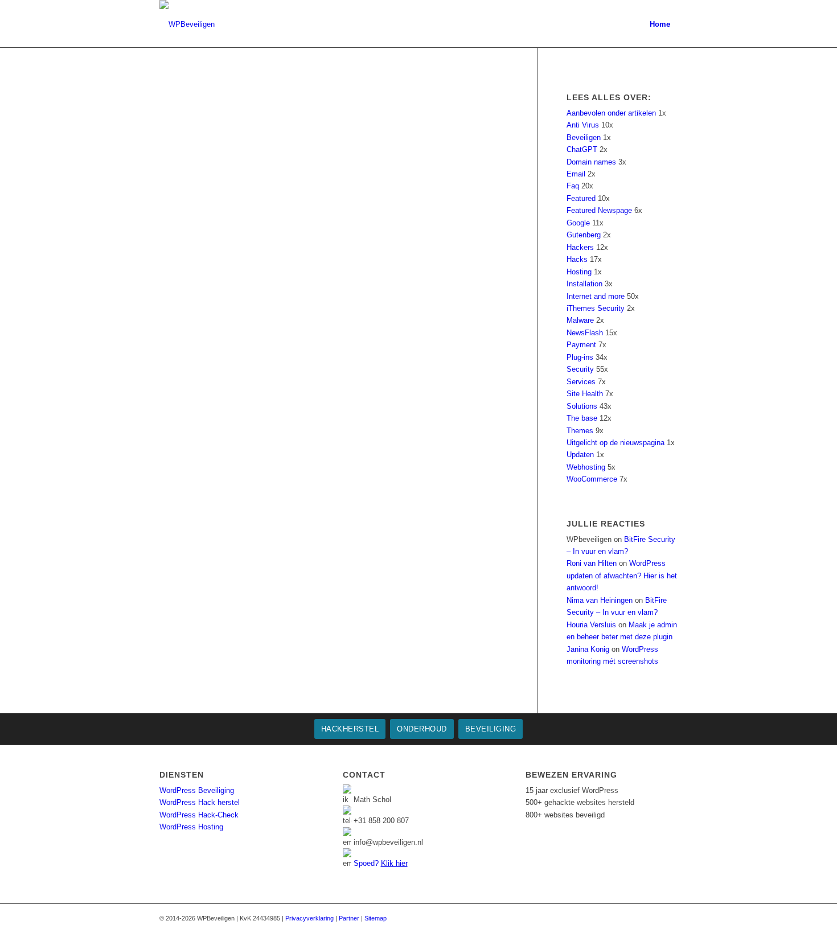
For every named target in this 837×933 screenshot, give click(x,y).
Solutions (582, 406)
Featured (581, 198)
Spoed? (381, 863)
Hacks (577, 259)
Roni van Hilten (592, 563)
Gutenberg (584, 235)
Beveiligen (584, 137)
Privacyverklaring (309, 918)
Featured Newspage (599, 210)
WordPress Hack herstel (199, 802)
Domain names (591, 162)
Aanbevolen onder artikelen (611, 113)
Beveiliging (490, 729)
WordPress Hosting (191, 827)
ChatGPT (582, 149)
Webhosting (586, 467)
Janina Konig (588, 649)
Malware (580, 320)
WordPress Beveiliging (196, 790)
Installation (584, 284)
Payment (581, 344)
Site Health (585, 393)
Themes (580, 430)
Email (576, 174)
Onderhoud (422, 729)
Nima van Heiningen (600, 600)
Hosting (579, 272)
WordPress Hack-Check (199, 815)
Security (580, 369)
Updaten (580, 454)
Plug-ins (580, 357)
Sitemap (375, 918)
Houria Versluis (591, 624)
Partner (349, 918)
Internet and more (596, 296)
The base (582, 418)
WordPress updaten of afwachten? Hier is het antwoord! (622, 575)
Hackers (580, 247)
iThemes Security (596, 308)
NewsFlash (585, 332)
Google (578, 223)
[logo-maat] (187, 24)
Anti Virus (583, 125)
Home (660, 24)
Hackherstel (350, 729)
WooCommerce (592, 479)
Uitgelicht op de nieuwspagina (615, 442)
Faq (573, 186)
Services (581, 381)
